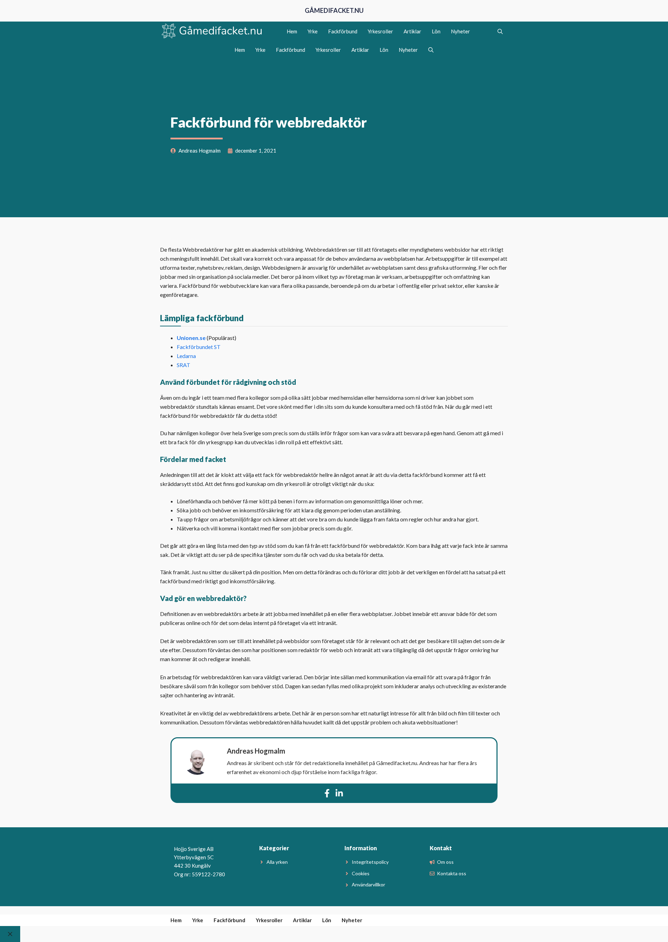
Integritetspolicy (370, 862)
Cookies (360, 873)
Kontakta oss (451, 873)
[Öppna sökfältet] (500, 31)
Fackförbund (342, 31)
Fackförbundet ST (199, 346)
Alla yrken (277, 862)
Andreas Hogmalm (256, 751)
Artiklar (412, 31)
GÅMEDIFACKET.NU (334, 10)
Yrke (313, 31)
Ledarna (186, 355)
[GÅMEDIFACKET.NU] (212, 31)
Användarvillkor (368, 884)
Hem (292, 31)
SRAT (183, 365)
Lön (436, 31)
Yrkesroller (380, 31)
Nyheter (460, 31)
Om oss (445, 862)
